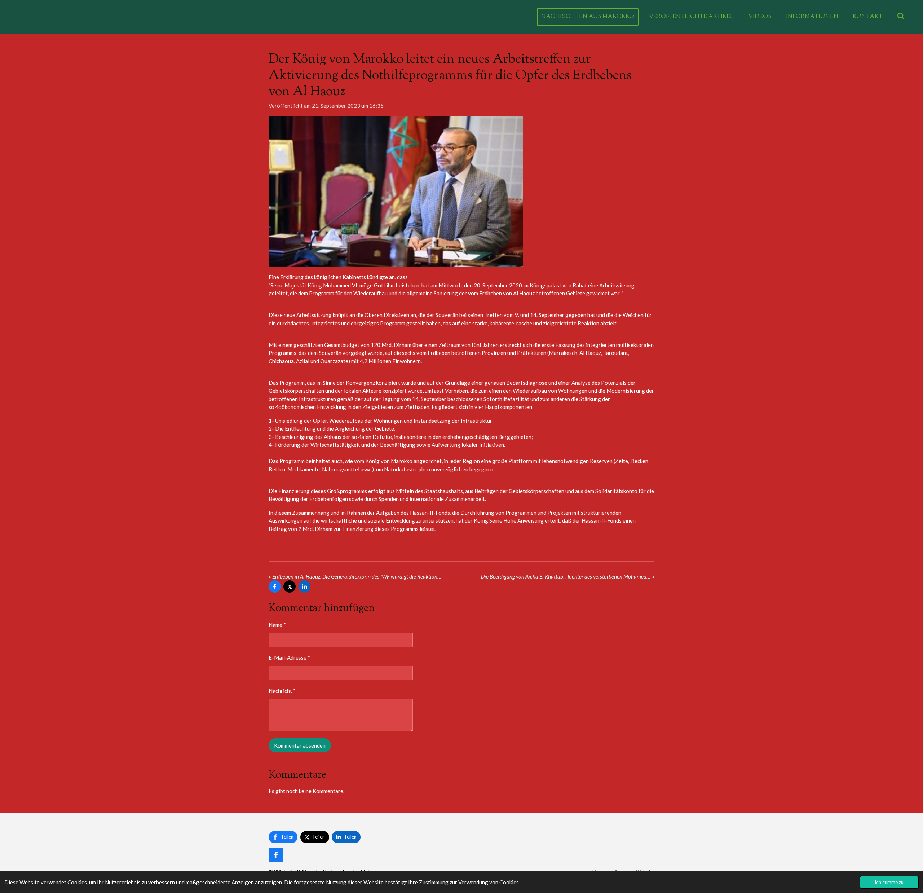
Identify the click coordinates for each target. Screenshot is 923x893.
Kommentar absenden (300, 745)
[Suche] (901, 16)
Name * (277, 624)
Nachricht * (282, 690)
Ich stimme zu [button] (889, 882)
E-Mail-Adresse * (289, 657)
